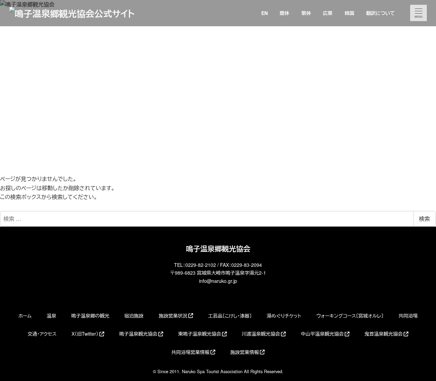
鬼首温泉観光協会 (383, 333)
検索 (424, 219)
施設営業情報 (244, 352)
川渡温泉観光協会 (261, 333)
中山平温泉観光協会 (322, 333)
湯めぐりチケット (284, 315)
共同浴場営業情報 (190, 352)
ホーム (25, 315)
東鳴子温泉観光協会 (199, 333)
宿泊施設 (133, 315)
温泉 (51, 315)
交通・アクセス (42, 333)
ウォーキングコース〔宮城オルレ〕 (350, 315)
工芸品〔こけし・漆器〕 (230, 315)
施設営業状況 (173, 315)
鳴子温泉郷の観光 (90, 315)
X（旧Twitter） (85, 333)
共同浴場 (408, 315)
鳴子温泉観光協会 (138, 333)
